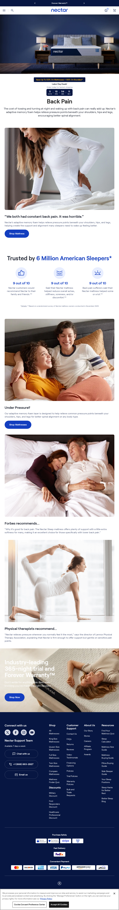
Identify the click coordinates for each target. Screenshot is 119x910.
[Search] (12, 10)
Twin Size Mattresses (54, 764)
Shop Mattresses (18, 424)
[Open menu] (4, 10)
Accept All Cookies (59, 904)
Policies (70, 771)
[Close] (114, 893)
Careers (87, 741)
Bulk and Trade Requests (71, 792)
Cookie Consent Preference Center (29, 904)
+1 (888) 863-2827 (23, 764)
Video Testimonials (72, 756)
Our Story (88, 731)
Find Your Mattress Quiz (108, 732)
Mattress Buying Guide (108, 756)
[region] (59, 899)
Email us (23, 774)
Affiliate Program (88, 747)
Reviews (70, 749)
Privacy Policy (46, 899)
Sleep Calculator (106, 740)
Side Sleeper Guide (107, 772)
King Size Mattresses (54, 740)
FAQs (69, 739)
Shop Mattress (16, 233)
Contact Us (72, 734)
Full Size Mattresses (54, 756)
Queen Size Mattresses (54, 748)
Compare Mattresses (54, 772)
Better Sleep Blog (107, 800)
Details (24, 306)
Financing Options (71, 764)
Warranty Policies (71, 782)
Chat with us (23, 754)
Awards (87, 754)
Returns (70, 744)
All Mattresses (54, 732)
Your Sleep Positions (106, 780)
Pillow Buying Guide (107, 764)
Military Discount (53, 794)
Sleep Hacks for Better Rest (107, 790)
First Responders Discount (54, 804)
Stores (87, 736)
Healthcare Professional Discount (54, 815)
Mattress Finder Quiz (54, 780)
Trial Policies (72, 776)
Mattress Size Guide (108, 748)
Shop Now (14, 697)
